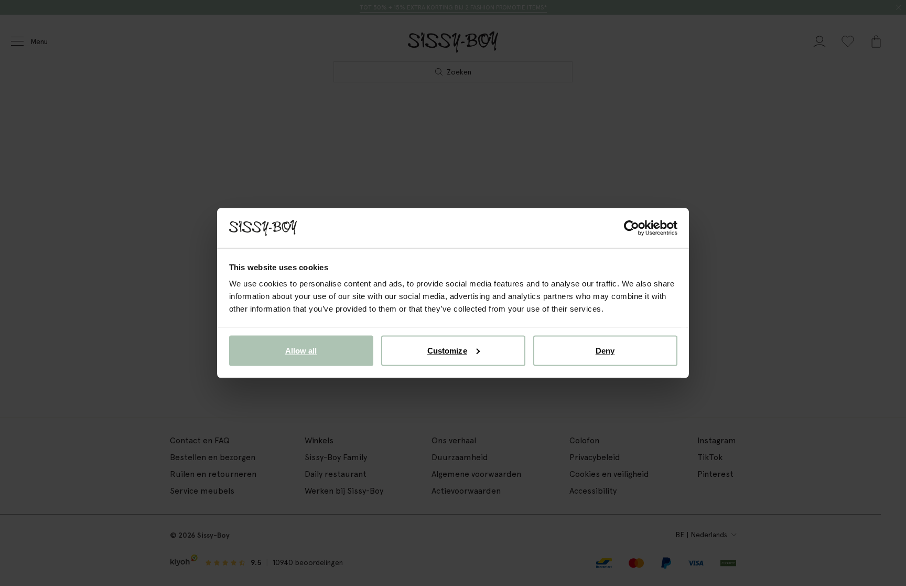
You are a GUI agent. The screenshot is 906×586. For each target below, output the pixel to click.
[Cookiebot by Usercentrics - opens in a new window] (631, 228)
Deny (605, 350)
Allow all (301, 350)
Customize (447, 350)
